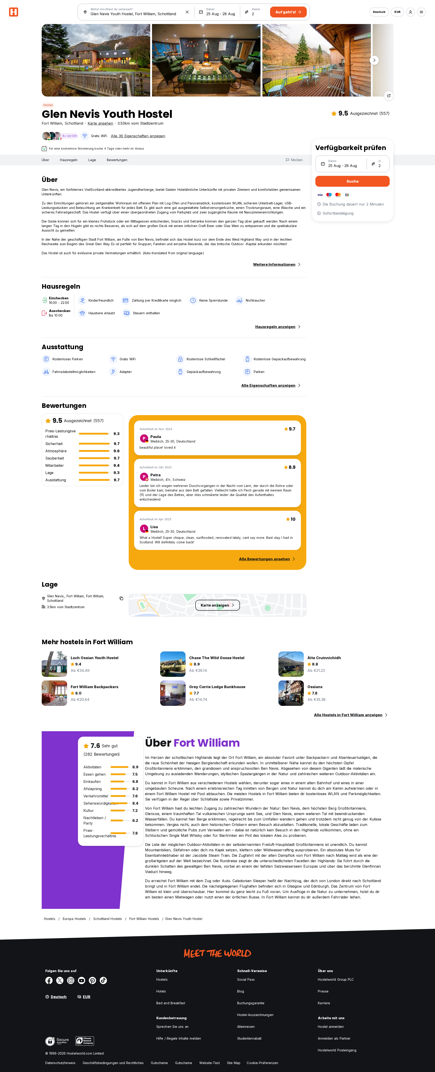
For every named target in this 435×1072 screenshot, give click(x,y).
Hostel (48, 105)
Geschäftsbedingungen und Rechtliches (113, 1063)
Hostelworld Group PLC (336, 979)
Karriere (324, 1003)
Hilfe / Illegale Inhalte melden (178, 1038)
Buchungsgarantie (251, 1003)
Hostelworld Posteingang (337, 1050)
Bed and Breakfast (170, 1003)
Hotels (161, 991)
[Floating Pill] (374, 60)
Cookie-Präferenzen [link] (262, 1063)
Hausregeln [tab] (68, 160)
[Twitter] (59, 980)
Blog (240, 991)
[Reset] (187, 12)
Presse (323, 991)
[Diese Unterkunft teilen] (388, 95)
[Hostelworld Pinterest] (92, 980)
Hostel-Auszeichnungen (255, 1015)
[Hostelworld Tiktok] (103, 980)
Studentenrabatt (249, 1038)
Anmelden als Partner (334, 1038)
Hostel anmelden (331, 1026)
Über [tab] (45, 160)
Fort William (52, 123)
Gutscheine (159, 1063)
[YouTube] (81, 980)
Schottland (74, 123)
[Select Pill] (410, 12)
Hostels (162, 979)
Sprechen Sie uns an (172, 1026)
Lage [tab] (92, 160)
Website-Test (209, 1063)
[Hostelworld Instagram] (70, 980)
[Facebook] (49, 980)
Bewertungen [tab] (117, 160)
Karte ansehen (100, 123)
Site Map (234, 1063)
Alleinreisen (246, 1026)
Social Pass (246, 979)
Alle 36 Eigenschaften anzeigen (138, 136)
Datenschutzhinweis (60, 1063)
